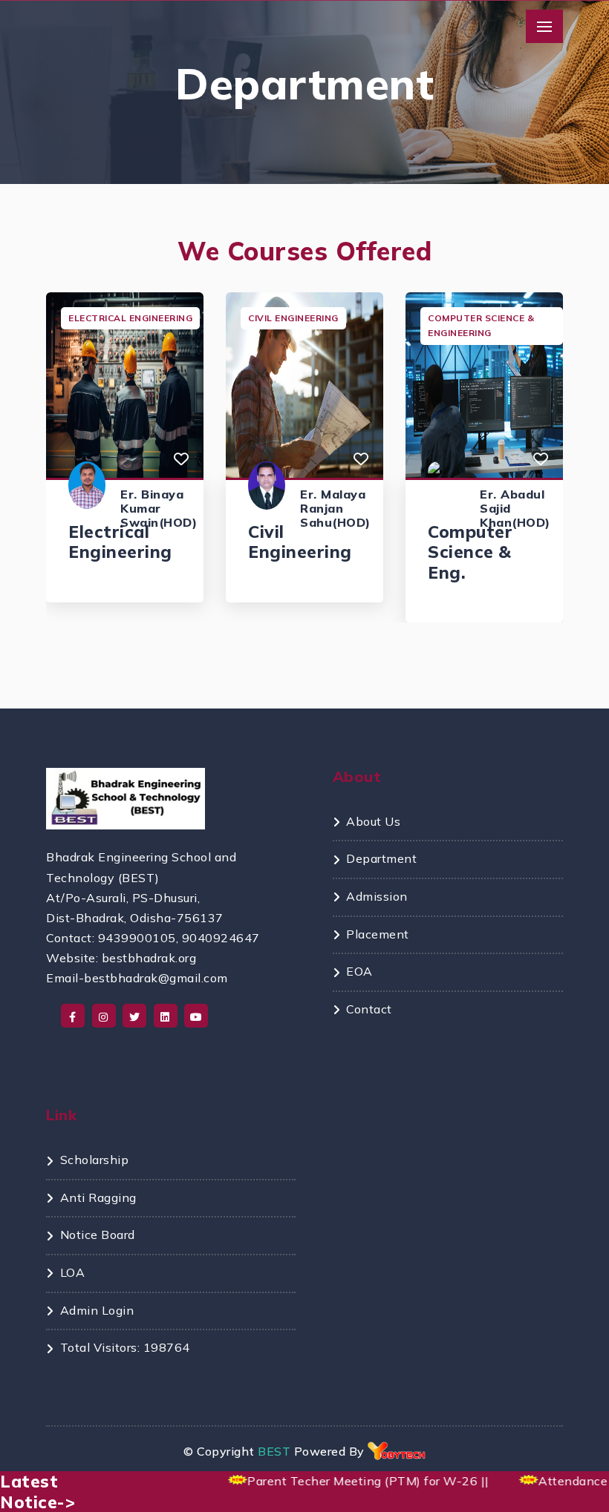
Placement (377, 934)
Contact (369, 1009)
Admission (377, 896)
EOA (359, 971)
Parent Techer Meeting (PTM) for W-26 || (357, 1480)
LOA (72, 1272)
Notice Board (97, 1234)
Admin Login (97, 1310)
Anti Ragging (98, 1197)
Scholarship (94, 1159)
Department (381, 858)
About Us (373, 821)
